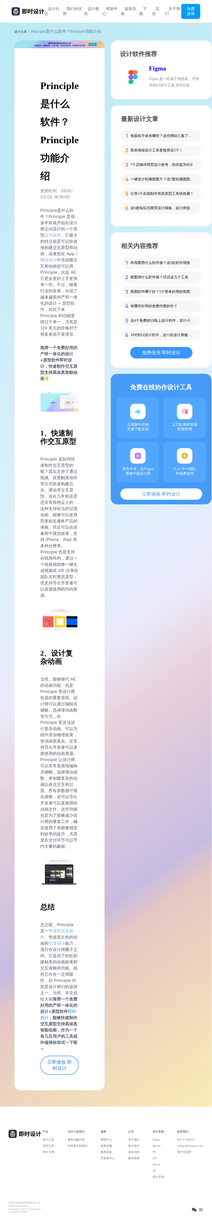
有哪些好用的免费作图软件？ (153, 306)
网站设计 (48, 259)
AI (154, 1170)
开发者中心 (108, 1158)
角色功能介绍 (76, 1139)
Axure (156, 1164)
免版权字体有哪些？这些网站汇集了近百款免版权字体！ (162, 136)
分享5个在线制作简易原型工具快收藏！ (162, 194)
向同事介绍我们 (78, 1145)
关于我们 (172, 11)
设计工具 (48, 1139)
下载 (143, 11)
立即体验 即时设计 (59, 1065)
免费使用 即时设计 (161, 352)
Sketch (157, 1145)
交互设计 (57, 943)
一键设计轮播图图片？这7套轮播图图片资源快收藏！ (162, 179)
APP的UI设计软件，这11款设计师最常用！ (162, 335)
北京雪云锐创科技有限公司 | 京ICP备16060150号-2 (24, 1204)
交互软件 (52, 235)
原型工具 (48, 1145)
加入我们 (133, 1145)
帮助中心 (110, 11)
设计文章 (20, 32)
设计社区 (52, 11)
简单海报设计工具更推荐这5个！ (156, 150)
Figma (157, 68)
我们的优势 (72, 11)
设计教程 (91, 11)
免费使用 (191, 11)
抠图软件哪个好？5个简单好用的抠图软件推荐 (162, 292)
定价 (156, 11)
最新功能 (128, 11)
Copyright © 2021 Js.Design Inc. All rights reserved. (25, 1210)
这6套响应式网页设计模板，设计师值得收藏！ (162, 208)
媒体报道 (133, 1158)
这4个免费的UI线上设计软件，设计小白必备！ (162, 320)
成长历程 (133, 1151)
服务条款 (106, 1151)
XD (155, 1158)
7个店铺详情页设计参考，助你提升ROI (161, 165)
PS (154, 1151)
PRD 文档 (48, 1151)
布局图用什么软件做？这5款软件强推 (160, 263)
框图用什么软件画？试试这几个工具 (159, 277)
